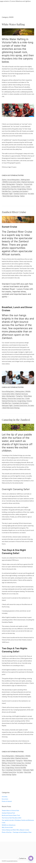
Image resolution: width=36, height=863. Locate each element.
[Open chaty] (30, 858)
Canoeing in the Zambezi (20, 191)
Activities (4, 796)
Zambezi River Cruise (18, 186)
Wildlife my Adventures (8, 825)
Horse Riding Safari (13, 179)
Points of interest (7, 801)
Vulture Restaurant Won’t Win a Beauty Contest (15, 830)
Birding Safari (11, 184)
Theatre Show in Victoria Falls (10, 810)
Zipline (22, 196)
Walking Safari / (20, 391)
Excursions (5, 799)
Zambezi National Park (8, 813)
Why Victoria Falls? (7, 827)
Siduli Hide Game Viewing (11, 196)
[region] (18, 110)
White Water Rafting (13, 24)
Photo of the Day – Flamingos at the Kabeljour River (17, 832)
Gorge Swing (21, 189)
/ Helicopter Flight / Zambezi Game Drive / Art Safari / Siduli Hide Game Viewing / (18, 405)
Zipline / (4, 179)
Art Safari (31, 193)
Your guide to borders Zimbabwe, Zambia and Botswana (18, 820)
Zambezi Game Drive (20, 193)
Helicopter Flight (7, 193)
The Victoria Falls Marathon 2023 (11, 818)
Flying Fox (19, 184)
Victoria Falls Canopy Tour (16, 398)
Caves (3, 822)
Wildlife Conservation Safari (11, 182)
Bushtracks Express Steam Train (11, 815)
